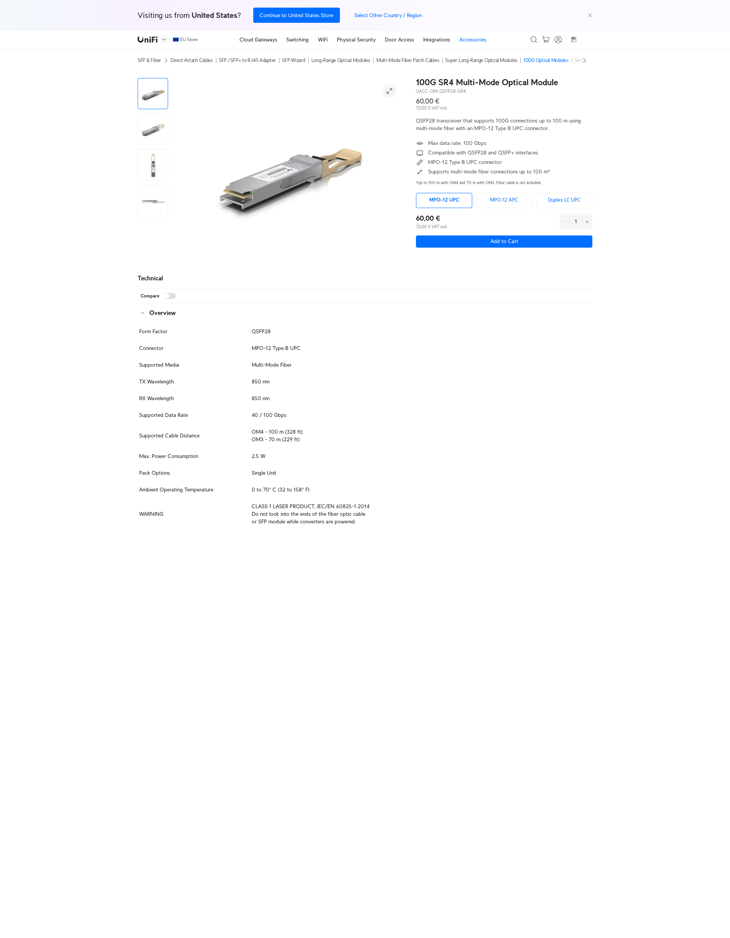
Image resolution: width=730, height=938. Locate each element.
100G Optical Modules (546, 60)
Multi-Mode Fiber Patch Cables (407, 60)
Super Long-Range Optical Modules (481, 60)
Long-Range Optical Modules (340, 60)
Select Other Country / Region (388, 15)
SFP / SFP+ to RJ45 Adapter (247, 60)
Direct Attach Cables (191, 60)
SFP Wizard (293, 60)
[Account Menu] (558, 39)
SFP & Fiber (149, 60)
